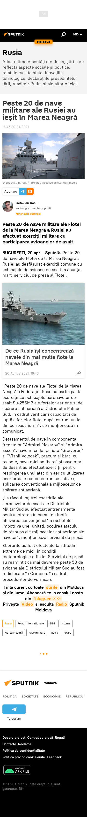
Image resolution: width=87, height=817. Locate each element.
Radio (61, 604)
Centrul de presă (40, 737)
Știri (52, 623)
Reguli (60, 737)
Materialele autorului (28, 213)
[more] (79, 373)
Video (27, 604)
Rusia (8, 623)
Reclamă (24, 744)
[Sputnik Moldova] (14, 36)
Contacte (9, 744)
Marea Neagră (14, 632)
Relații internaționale (30, 623)
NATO (68, 632)
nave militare (37, 632)
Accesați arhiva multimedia (59, 182)
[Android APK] (17, 770)
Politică (9, 696)
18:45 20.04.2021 (15, 127)
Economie (52, 696)
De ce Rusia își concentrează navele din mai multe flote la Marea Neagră (39, 357)
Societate (30, 696)
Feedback (54, 757)
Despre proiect (13, 737)
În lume (65, 623)
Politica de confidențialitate (23, 750)
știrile (52, 587)
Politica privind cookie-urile (23, 757)
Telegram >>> (47, 598)
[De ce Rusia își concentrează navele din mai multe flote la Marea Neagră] (43, 314)
